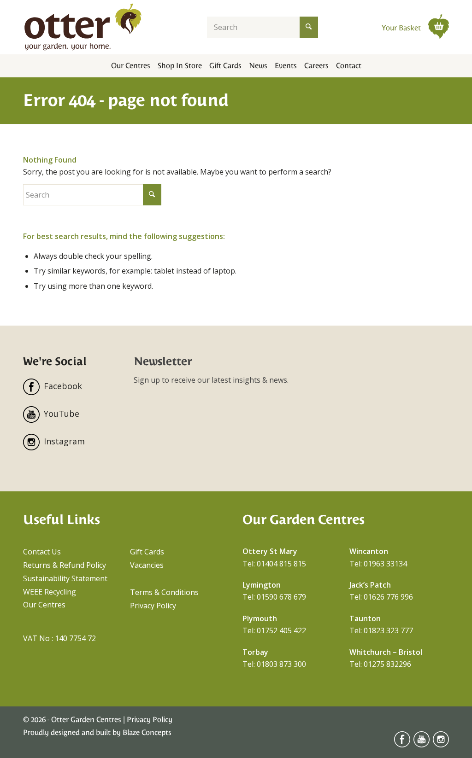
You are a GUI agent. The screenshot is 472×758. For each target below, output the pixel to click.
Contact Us (42, 552)
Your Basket (402, 27)
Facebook (63, 385)
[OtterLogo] (83, 27)
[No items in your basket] (438, 26)
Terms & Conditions (164, 592)
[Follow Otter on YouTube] (421, 745)
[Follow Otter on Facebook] (402, 745)
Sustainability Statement (65, 578)
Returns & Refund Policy (64, 565)
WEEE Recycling (49, 592)
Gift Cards (147, 552)
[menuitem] (130, 65)
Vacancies (147, 565)
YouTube (61, 413)
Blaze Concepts (147, 732)
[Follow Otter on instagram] (441, 745)
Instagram (64, 441)
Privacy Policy (153, 606)
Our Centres (44, 605)
